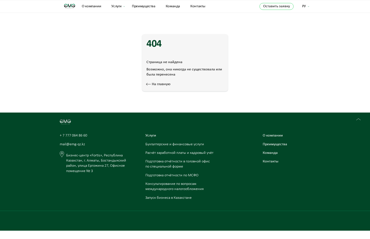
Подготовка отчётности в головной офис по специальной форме (177, 164)
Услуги (116, 6)
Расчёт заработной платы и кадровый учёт (179, 153)
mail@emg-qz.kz (72, 144)
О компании (91, 6)
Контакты (197, 6)
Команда (173, 6)
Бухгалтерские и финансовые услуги (174, 144)
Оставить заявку (276, 6)
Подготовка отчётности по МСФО (171, 175)
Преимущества (143, 6)
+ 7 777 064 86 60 (73, 136)
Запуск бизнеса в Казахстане (168, 198)
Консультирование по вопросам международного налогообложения (174, 186)
